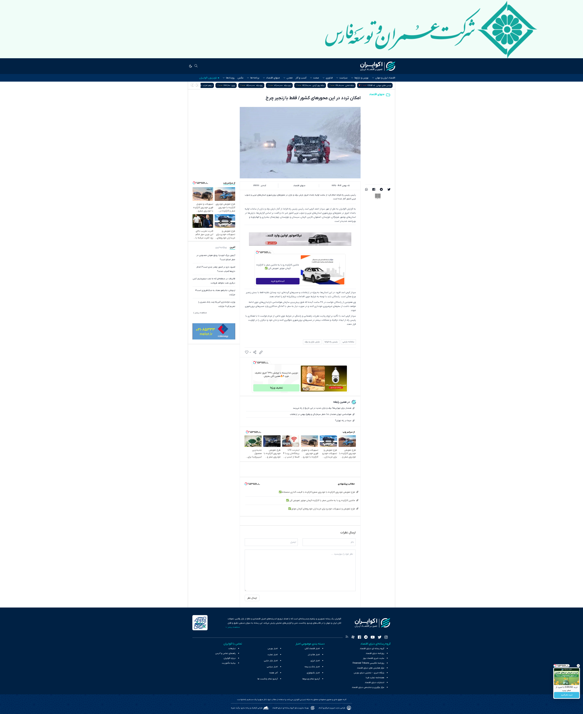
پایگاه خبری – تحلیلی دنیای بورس (369, 672)
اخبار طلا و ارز (314, 654)
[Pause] (304, 389)
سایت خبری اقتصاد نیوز (373, 658)
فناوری (329, 77)
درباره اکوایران (230, 658)
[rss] (347, 637)
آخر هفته (273, 672)
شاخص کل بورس (216, 85)
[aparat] (353, 637)
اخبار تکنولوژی (313, 672)
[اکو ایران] (377, 66)
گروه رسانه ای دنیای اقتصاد (372, 648)
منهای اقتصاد (273, 77)
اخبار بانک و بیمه (312, 666)
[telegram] (381, 190)
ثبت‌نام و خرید (278, 281)
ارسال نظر (252, 597)
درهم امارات (274, 85)
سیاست (343, 77)
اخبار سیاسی (272, 666)
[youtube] (373, 637)
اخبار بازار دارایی (271, 660)
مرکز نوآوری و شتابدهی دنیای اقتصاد (368, 687)
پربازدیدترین (221, 247)
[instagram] (386, 637)
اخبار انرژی (315, 660)
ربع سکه (326, 85)
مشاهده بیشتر (201, 313)
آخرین (232, 247)
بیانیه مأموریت (229, 663)
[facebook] (373, 190)
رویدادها (230, 77)
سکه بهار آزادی (385, 85)
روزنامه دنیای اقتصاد (375, 653)
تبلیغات (232, 648)
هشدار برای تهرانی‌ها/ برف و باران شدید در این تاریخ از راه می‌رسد (322, 408)
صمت (316, 77)
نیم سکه (354, 85)
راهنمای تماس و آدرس (225, 653)
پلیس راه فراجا (331, 341)
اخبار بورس (273, 648)
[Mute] (308, 389)
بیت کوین (247, 85)
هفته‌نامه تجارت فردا (375, 677)
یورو (300, 85)
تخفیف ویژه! (276, 387)
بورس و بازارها (361, 77)
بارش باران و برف (312, 341)
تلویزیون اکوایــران (208, 77)
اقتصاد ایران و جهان (385, 77)
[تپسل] (257, 252)
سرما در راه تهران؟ (343, 420)
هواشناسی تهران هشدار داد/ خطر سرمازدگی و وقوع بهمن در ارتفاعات (320, 414)
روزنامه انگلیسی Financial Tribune (368, 663)
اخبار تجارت (273, 654)
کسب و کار (301, 77)
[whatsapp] (366, 190)
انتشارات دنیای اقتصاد (374, 682)
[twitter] (388, 190)
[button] (192, 85)
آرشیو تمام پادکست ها (267, 678)
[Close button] (578, 665)
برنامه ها (254, 77)
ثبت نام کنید (567, 695)
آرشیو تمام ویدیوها (311, 678)
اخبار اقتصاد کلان (312, 648)
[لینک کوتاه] (261, 352)
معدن (290, 77)
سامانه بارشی (348, 341)
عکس (240, 77)
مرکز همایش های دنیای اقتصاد (370, 668)
